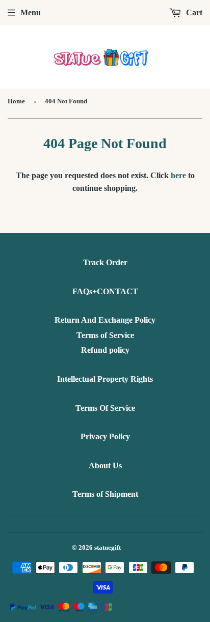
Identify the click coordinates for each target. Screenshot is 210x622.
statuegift (107, 547)
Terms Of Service (105, 408)
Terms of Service (105, 335)
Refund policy (105, 350)
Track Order (105, 262)
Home (16, 101)
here (178, 175)
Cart (193, 12)
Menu (30, 12)
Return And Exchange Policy (105, 320)
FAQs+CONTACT (105, 291)
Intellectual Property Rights (105, 379)
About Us (105, 465)
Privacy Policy (105, 436)
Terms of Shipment (105, 494)
